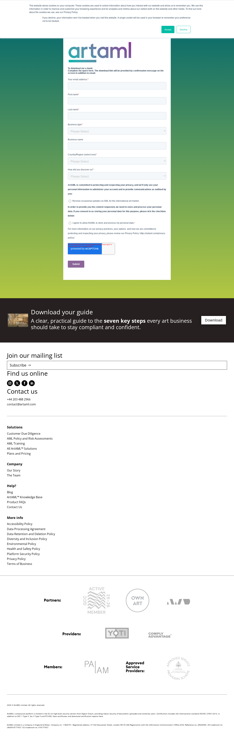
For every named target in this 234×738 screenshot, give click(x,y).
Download (213, 320)
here (101, 716)
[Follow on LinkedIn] (32, 383)
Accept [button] (168, 29)
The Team (13, 475)
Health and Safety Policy (23, 549)
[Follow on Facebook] (24, 383)
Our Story (13, 470)
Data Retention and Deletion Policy (31, 534)
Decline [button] (183, 29)
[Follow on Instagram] (10, 383)
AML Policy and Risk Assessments (30, 438)
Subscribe (18, 365)
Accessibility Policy (19, 524)
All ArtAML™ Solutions (22, 449)
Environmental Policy (21, 544)
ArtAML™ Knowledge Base (24, 497)
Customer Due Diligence (23, 434)
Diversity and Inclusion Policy (27, 539)
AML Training (16, 443)
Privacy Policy (16, 559)
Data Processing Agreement (26, 529)
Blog (10, 492)
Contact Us (14, 507)
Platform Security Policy (23, 554)
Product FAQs (16, 502)
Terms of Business (19, 564)
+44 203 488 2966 (19, 399)
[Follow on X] (17, 383)
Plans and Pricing (19, 454)
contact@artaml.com (21, 404)
